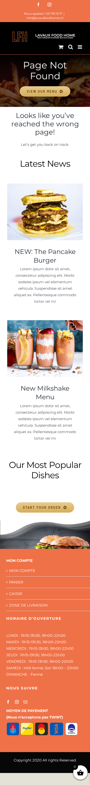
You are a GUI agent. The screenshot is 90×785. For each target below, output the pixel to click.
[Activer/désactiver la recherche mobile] (70, 46)
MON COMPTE (22, 570)
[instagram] (17, 702)
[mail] (25, 702)
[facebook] (8, 702)
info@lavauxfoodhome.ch (45, 18)
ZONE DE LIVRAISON (28, 605)
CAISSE (15, 593)
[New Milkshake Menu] (45, 348)
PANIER (16, 582)
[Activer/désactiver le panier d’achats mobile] (61, 46)
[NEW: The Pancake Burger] (45, 212)
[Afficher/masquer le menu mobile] (80, 46)
